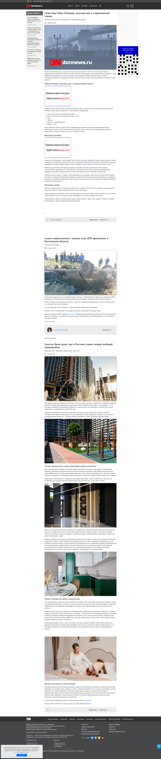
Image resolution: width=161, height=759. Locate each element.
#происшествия (50, 321)
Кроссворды (80, 719)
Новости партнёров (114, 719)
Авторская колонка (100, 719)
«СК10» (111, 405)
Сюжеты (77, 6)
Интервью (84, 6)
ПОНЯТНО (21, 755)
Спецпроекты (93, 6)
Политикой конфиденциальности (21, 752)
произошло (72, 314)
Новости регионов (127, 719)
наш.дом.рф (87, 700)
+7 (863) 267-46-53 (59, 745)
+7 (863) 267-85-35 (59, 743)
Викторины (89, 719)
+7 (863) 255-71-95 (31, 743)
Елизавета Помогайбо (60, 330)
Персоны (72, 719)
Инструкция (63, 719)
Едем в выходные (53, 719)
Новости (70, 6)
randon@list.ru (58, 746)
